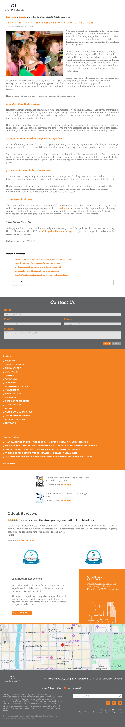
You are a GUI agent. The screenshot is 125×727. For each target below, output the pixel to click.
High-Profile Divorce (17, 386)
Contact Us (62, 302)
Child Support (13, 368)
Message (9, 329)
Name (7, 309)
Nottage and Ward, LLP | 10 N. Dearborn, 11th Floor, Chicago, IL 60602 (62, 647)
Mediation (10, 397)
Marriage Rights (14, 394)
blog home (11, 17)
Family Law (11, 379)
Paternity (10, 408)
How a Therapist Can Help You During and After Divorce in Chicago (38, 263)
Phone (68, 319)
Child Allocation (14, 364)
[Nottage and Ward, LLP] (15, 7)
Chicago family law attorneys (57, 231)
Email (7, 319)
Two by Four (116, 710)
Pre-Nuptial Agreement (18, 416)
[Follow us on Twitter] (108, 703)
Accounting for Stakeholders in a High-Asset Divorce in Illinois (37, 271)
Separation (11, 423)
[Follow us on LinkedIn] (120, 703)
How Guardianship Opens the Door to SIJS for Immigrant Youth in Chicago (46, 442)
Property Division (15, 419)
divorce (65, 208)
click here (66, 485)
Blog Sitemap (116, 712)
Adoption (10, 361)
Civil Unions (11, 372)
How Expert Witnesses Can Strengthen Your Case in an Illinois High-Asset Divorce (43, 259)
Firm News (10, 383)
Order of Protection (17, 401)
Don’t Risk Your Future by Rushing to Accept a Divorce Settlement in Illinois (41, 275)
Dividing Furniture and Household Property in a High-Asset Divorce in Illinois (48, 457)
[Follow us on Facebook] (114, 703)
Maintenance (12, 390)
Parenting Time (13, 405)
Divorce (22, 17)
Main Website (48, 688)
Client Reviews (26, 540)
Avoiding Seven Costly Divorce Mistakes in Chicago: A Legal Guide (38, 267)
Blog (59, 688)
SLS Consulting (102, 712)
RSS (68, 688)
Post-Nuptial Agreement (18, 412)
